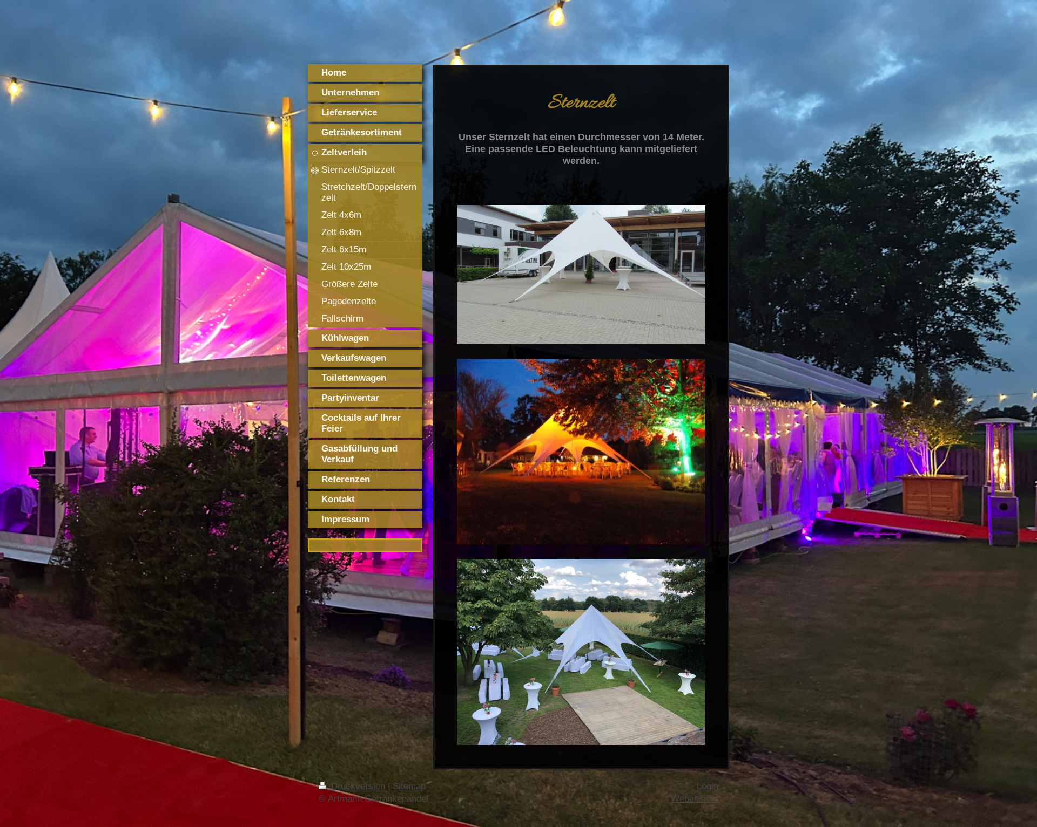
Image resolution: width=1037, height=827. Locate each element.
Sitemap (409, 786)
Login (707, 786)
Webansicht (694, 799)
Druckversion (358, 786)
